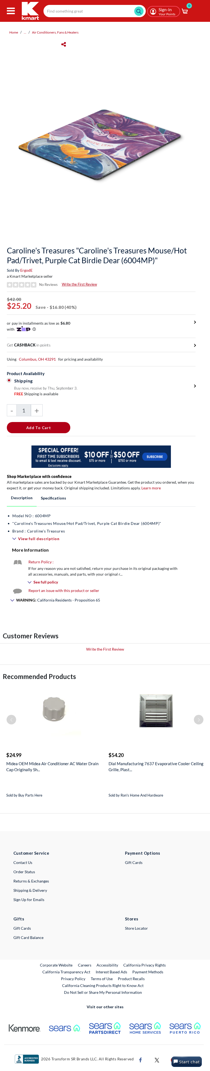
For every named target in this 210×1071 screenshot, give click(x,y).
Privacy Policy (73, 978)
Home (13, 32)
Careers (85, 964)
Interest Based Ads (111, 972)
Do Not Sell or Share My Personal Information (103, 992)
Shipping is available (36, 393)
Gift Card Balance (28, 937)
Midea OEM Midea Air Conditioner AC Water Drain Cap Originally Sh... (52, 766)
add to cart (38, 427)
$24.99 (13, 755)
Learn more (151, 488)
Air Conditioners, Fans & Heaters (55, 32)
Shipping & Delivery (30, 890)
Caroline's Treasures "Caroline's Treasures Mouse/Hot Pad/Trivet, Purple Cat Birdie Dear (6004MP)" (97, 255)
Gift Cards (133, 862)
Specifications (53, 498)
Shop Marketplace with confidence (39, 476)
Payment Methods (147, 972)
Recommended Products (39, 676)
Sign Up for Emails (28, 899)
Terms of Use (102, 978)
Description (22, 497)
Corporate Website (56, 964)
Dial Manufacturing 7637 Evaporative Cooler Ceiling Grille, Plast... (156, 766)
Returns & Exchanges (31, 881)
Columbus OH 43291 (37, 359)
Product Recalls (131, 978)
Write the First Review (79, 284)
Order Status (24, 871)
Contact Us (22, 862)
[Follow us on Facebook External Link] (140, 1059)
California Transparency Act (66, 972)
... (25, 32)
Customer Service (31, 853)
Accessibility (107, 965)
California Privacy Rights (144, 965)
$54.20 (116, 755)
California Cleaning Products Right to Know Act (103, 985)
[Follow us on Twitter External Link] (156, 1059)
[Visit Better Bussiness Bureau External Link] (27, 1058)
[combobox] (94, 11)
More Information (30, 549)
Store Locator (136, 928)
